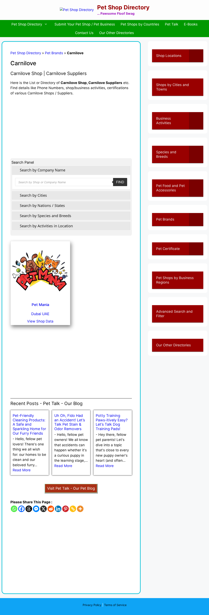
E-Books (191, 24)
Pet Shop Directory (123, 7)
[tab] (71, 170)
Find (120, 182)
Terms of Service (115, 605)
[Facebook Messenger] (36, 509)
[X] (43, 509)
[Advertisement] (71, 124)
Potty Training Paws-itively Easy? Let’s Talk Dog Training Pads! (112, 422)
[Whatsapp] (14, 509)
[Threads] (29, 509)
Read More (22, 470)
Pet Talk (171, 24)
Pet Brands (54, 53)
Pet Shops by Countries (140, 24)
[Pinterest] (65, 509)
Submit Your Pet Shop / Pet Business (84, 24)
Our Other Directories (116, 33)
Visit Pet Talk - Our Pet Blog (71, 488)
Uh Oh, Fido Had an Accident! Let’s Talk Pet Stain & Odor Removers (69, 422)
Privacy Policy (92, 605)
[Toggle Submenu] (196, 55)
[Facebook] (21, 509)
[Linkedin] (58, 509)
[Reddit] (51, 509)
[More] (80, 509)
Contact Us (84, 33)
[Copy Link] (73, 509)
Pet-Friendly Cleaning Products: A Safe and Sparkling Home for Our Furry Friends (29, 424)
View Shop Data (40, 321)
